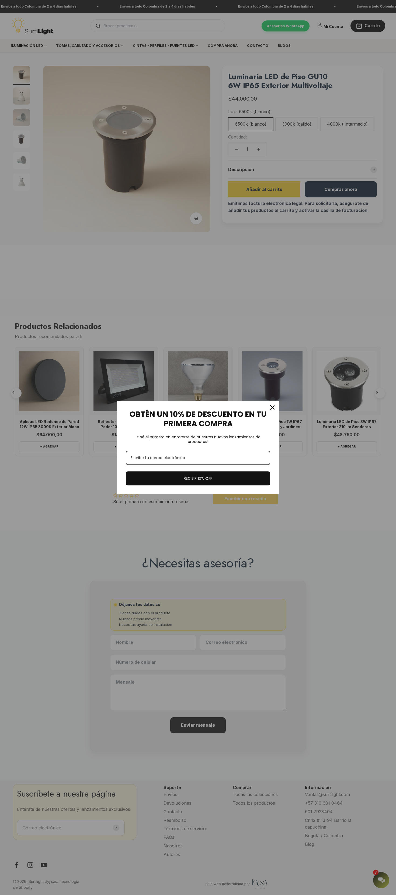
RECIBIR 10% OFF (198, 478)
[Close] (272, 407)
